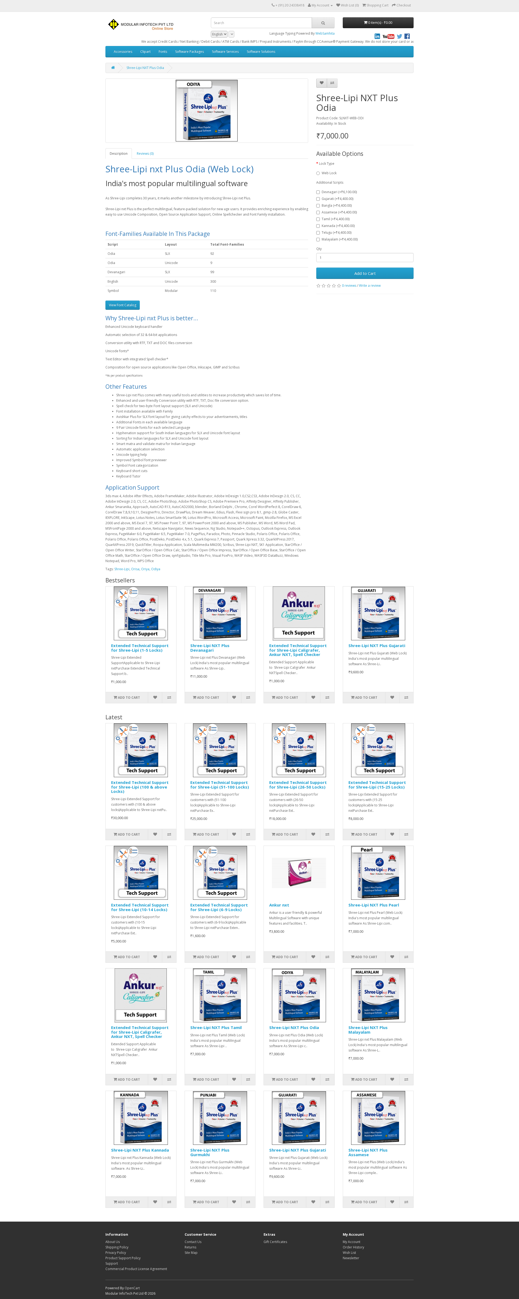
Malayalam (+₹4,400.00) (340, 239)
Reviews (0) (145, 153)
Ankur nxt (279, 905)
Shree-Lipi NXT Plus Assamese (368, 1152)
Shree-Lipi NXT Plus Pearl (373, 905)
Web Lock (329, 173)
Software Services (225, 51)
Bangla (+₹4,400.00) (337, 205)
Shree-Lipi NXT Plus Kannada (140, 1150)
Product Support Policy (123, 1258)
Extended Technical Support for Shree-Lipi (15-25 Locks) (377, 785)
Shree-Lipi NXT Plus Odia (145, 67)
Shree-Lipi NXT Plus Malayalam (368, 1030)
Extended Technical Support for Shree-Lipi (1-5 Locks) (140, 648)
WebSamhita (325, 33)
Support (111, 1263)
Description (119, 153)
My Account (351, 1241)
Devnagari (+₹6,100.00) (339, 192)
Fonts (163, 51)
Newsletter (351, 1258)
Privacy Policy (115, 1252)
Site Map (191, 1252)
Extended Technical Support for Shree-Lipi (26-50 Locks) (298, 785)
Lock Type (326, 163)
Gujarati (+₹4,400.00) (337, 198)
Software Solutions (261, 51)
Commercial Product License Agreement (136, 1269)
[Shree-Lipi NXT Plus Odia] (206, 110)
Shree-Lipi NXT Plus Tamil (216, 1027)
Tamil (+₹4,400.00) (336, 219)
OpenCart (132, 1288)
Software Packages (189, 51)
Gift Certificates (275, 1241)
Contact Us (193, 1241)
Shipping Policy (116, 1247)
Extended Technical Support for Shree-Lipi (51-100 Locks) (219, 785)
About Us (112, 1241)
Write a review (370, 285)
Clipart (145, 51)
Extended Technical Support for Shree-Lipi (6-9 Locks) (219, 907)
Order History (353, 1247)
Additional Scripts (329, 182)
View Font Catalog (122, 305)
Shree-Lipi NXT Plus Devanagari (209, 648)
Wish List (349, 1252)
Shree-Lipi (121, 569)
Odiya (155, 569)
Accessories (123, 51)
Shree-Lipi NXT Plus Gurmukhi (209, 1152)
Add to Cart (365, 273)
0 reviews (349, 285)
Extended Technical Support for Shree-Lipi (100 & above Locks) (140, 787)
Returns (190, 1247)
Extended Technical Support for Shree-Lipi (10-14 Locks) (140, 907)
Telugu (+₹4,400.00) (336, 232)
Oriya (145, 569)
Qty (319, 248)
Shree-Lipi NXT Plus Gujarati (376, 645)
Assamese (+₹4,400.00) (339, 212)
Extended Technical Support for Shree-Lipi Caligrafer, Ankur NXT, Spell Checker (298, 650)
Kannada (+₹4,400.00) (338, 225)
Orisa (135, 569)
